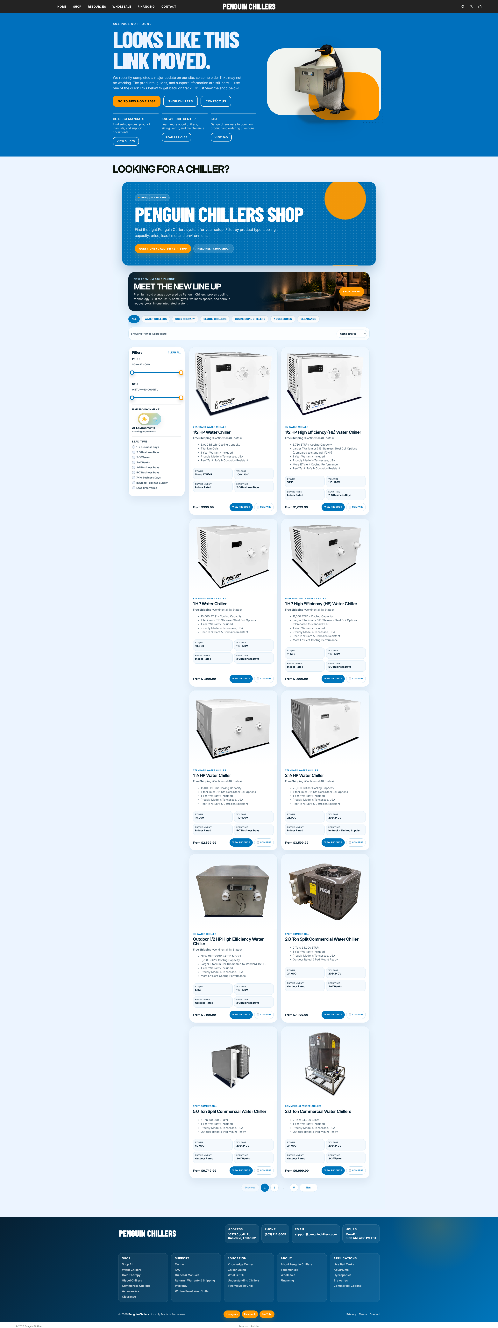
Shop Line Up (352, 291)
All (134, 319)
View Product (241, 507)
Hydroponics (342, 1275)
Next (308, 1187)
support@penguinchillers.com (316, 1234)
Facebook (250, 1314)
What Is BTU (236, 1275)
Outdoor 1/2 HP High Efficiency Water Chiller (228, 941)
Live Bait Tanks (344, 1264)
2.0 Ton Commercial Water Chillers (318, 1111)
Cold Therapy (185, 319)
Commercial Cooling (347, 1285)
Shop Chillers (180, 101)
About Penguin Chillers (296, 1264)
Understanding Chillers (244, 1280)
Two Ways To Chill (240, 1285)
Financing (146, 6)
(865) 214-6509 (275, 1234)
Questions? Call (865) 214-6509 (163, 248)
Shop (77, 6)
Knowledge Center (240, 1264)
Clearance (308, 319)
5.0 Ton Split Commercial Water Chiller (229, 1111)
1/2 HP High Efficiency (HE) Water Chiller (323, 432)
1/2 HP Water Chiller (212, 432)
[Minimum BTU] (132, 398)
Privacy (351, 1314)
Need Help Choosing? (213, 248)
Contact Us (216, 101)
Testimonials (289, 1269)
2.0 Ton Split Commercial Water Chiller (322, 939)
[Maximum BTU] (181, 398)
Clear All (174, 352)
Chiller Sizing (237, 1269)
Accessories (283, 319)
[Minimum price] (132, 372)
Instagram (232, 1314)
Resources (97, 6)
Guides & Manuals (187, 1275)
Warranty (181, 1285)
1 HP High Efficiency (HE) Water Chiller (321, 603)
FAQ (177, 1269)
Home (61, 6)
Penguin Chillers (33, 1326)
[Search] (463, 6)
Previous (250, 1187)
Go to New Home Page (136, 101)
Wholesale (121, 6)
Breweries (341, 1280)
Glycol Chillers (214, 319)
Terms (363, 1314)
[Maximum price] (181, 372)
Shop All (127, 1264)
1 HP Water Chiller (210, 603)
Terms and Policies (249, 1326)
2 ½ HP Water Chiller (304, 775)
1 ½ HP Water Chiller (212, 775)
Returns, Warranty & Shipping (195, 1280)
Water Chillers (156, 319)
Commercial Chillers (250, 319)
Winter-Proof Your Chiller (192, 1291)
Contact (168, 6)
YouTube (267, 1314)
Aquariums (341, 1269)
